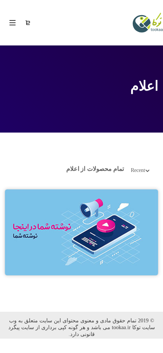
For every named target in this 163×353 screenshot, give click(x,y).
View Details (81, 230)
